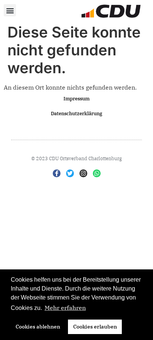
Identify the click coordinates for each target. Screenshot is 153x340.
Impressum (76, 98)
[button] (10, 10)
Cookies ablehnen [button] (38, 326)
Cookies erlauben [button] (95, 326)
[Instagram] (83, 173)
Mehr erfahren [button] (65, 307)
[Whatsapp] (97, 173)
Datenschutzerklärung (76, 113)
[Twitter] (70, 173)
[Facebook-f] (57, 173)
